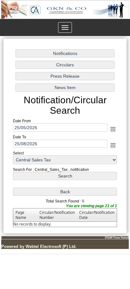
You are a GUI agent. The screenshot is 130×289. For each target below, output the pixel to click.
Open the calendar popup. (112, 128)
